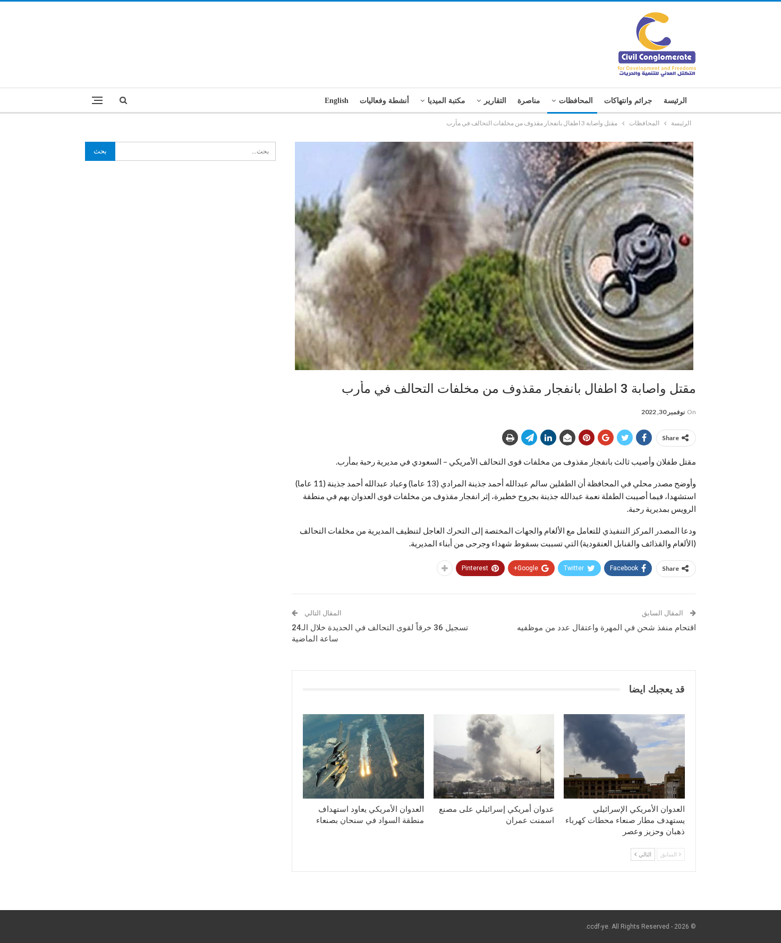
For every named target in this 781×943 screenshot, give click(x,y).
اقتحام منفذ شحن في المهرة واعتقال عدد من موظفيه (606, 627)
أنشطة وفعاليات (384, 101)
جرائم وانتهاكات (628, 101)
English (337, 101)
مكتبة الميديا (446, 101)
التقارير (495, 101)
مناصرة (528, 101)
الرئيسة (675, 101)
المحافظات (576, 101)
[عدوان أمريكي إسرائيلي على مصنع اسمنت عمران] (494, 756)
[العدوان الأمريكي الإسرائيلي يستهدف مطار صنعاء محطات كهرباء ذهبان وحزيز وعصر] (624, 756)
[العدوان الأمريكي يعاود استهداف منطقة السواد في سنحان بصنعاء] (363, 756)
